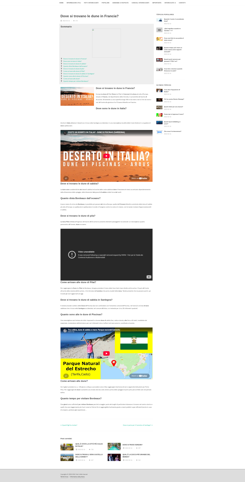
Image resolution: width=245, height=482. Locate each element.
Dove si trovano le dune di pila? (73, 69)
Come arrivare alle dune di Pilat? (74, 71)
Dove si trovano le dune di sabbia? (74, 64)
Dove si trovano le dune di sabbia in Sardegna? (78, 74)
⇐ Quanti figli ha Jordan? (68, 425)
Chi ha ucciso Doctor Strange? (174, 99)
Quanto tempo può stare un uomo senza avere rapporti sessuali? (173, 49)
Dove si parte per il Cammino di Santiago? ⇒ (138, 425)
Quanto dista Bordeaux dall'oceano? (75, 66)
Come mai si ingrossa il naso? (174, 114)
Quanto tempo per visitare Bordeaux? (75, 81)
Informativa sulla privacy (77, 476)
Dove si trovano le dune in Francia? (75, 59)
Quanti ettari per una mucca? (173, 106)
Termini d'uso (64, 476)
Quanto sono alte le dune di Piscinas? (75, 76)
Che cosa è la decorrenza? (172, 131)
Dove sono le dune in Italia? (72, 61)
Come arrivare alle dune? (71, 79)
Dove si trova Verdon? (133, 445)
